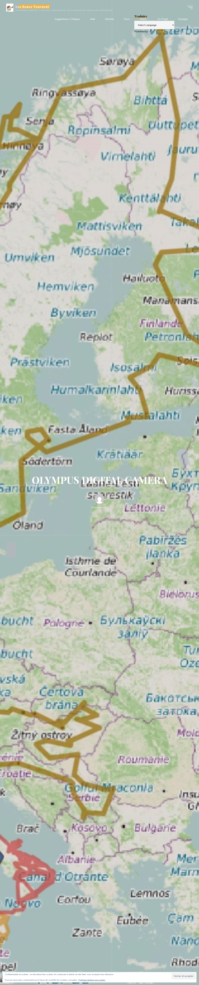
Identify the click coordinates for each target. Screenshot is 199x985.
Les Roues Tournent (32, 6)
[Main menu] (190, 7)
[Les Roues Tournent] (9, 7)
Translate (159, 31)
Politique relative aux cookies (92, 980)
